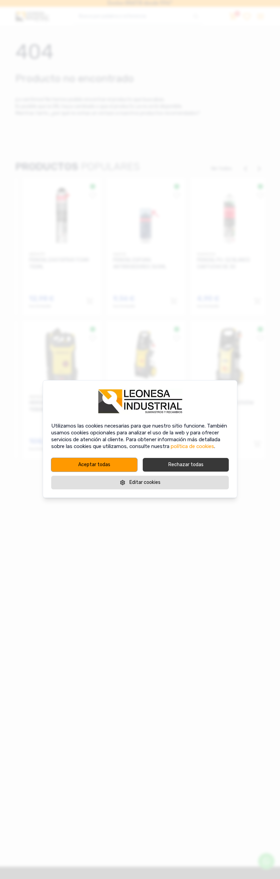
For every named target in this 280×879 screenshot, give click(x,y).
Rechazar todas (186, 465)
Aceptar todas (94, 465)
